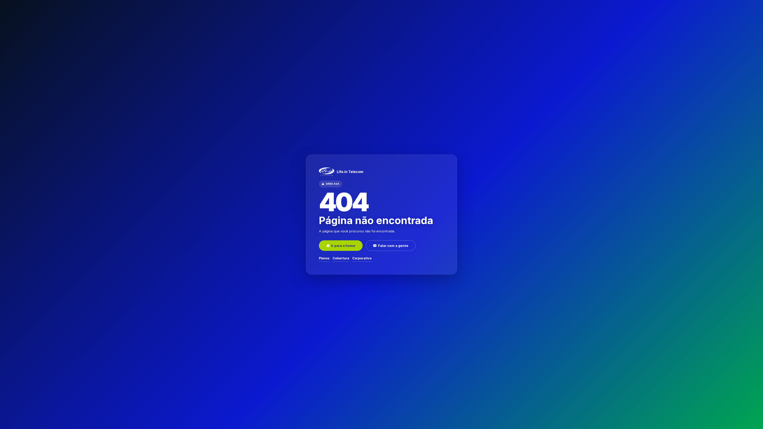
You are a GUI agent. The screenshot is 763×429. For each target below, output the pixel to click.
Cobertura (341, 258)
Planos (324, 258)
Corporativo (362, 258)
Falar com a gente (393, 246)
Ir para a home (343, 246)
